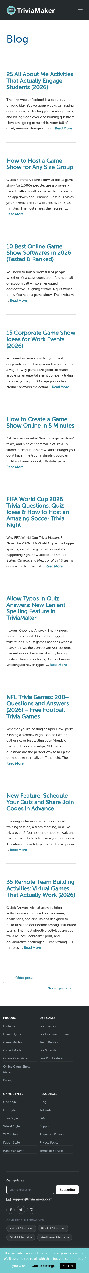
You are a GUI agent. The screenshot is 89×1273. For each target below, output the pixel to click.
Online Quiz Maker (16, 1058)
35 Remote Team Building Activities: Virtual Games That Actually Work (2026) (40, 888)
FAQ (42, 1118)
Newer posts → (60, 988)
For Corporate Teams (54, 1034)
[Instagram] (31, 1210)
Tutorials (45, 1110)
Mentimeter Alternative (54, 1237)
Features (9, 1026)
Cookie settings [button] (43, 1266)
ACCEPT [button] (68, 1266)
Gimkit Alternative (21, 1237)
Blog (43, 1102)
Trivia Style (10, 1118)
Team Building (49, 1042)
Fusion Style (11, 1142)
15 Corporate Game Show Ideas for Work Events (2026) (40, 339)
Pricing (7, 1080)
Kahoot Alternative (21, 1228)
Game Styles (12, 1034)
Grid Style (10, 1102)
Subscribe (67, 1189)
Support (45, 1126)
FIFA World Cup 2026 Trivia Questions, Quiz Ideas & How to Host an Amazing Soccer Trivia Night (37, 512)
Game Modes (12, 1042)
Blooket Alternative (53, 1228)
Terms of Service (51, 1150)
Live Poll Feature (51, 1058)
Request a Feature (52, 1134)
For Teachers (48, 1026)
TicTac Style (11, 1134)
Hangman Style (13, 1150)
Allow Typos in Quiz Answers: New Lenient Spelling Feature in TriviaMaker (35, 608)
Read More (63, 128)
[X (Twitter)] (21, 1210)
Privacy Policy (49, 1142)
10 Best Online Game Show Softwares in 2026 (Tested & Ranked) (38, 252)
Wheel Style (11, 1126)
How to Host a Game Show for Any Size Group (39, 163)
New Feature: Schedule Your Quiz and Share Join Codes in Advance (40, 802)
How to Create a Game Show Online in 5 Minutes (40, 422)
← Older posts (22, 978)
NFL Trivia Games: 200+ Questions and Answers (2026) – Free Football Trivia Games (37, 707)
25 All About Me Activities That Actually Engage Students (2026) (39, 80)
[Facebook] (10, 1210)
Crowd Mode (12, 1050)
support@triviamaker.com (32, 1199)
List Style (9, 1110)
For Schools (48, 1050)
